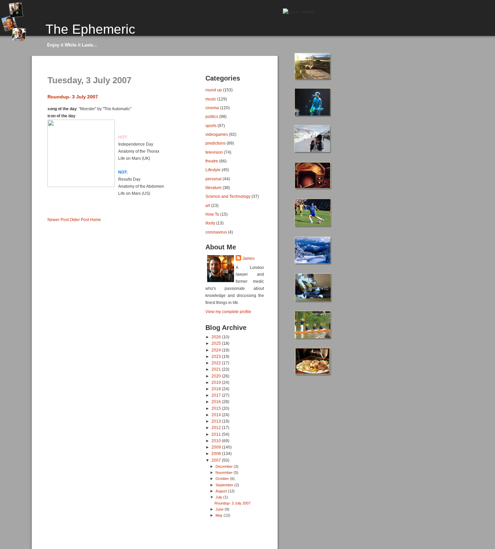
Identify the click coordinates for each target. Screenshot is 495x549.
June (220, 509)
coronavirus (216, 232)
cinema (212, 107)
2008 (216, 453)
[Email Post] (47, 208)
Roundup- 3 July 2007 (72, 96)
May (220, 515)
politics (211, 116)
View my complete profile (228, 311)
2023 (216, 356)
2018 (216, 389)
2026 (216, 337)
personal (213, 179)
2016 (216, 401)
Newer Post (58, 219)
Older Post (79, 219)
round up (213, 90)
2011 (216, 434)
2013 (216, 421)
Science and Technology (228, 196)
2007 (216, 460)
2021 (216, 369)
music (210, 99)
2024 (216, 350)
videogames (216, 134)
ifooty (210, 223)
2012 (216, 427)
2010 (216, 440)
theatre (211, 161)
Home (95, 219)
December (225, 466)
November (225, 472)
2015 (216, 408)
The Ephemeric (90, 29)
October (223, 479)
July (219, 497)
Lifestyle (213, 169)
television (214, 152)
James (248, 258)
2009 (216, 447)
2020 (216, 376)
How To (212, 214)
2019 (216, 382)
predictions (215, 143)
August (222, 491)
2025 (216, 343)
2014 (216, 415)
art (207, 205)
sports (211, 125)
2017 (216, 395)
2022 (216, 363)
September (225, 485)
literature (213, 187)
